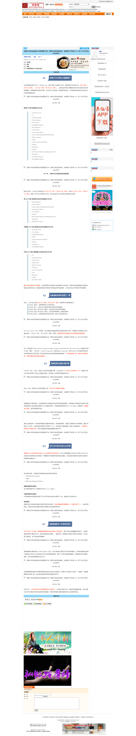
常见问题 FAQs (90, 717)
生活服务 (61, 14)
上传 (75, 70)
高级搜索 (98, 7)
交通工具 (69, 14)
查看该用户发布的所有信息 (98, 59)
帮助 (111, 150)
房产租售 (31, 14)
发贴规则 (71, 717)
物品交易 (39, 14)
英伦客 (67, 721)
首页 (25, 14)
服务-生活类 (36, 17)
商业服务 (54, 14)
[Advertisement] (68, 32)
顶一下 (40, 56)
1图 (71, 70)
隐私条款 (66, 717)
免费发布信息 (27, 56)
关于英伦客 (45, 717)
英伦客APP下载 (53, 717)
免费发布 (108, 14)
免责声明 (60, 717)
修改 (35, 56)
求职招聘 (46, 14)
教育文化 (77, 14)
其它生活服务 (45, 17)
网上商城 (92, 14)
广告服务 (82, 717)
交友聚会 (84, 14)
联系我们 (77, 717)
